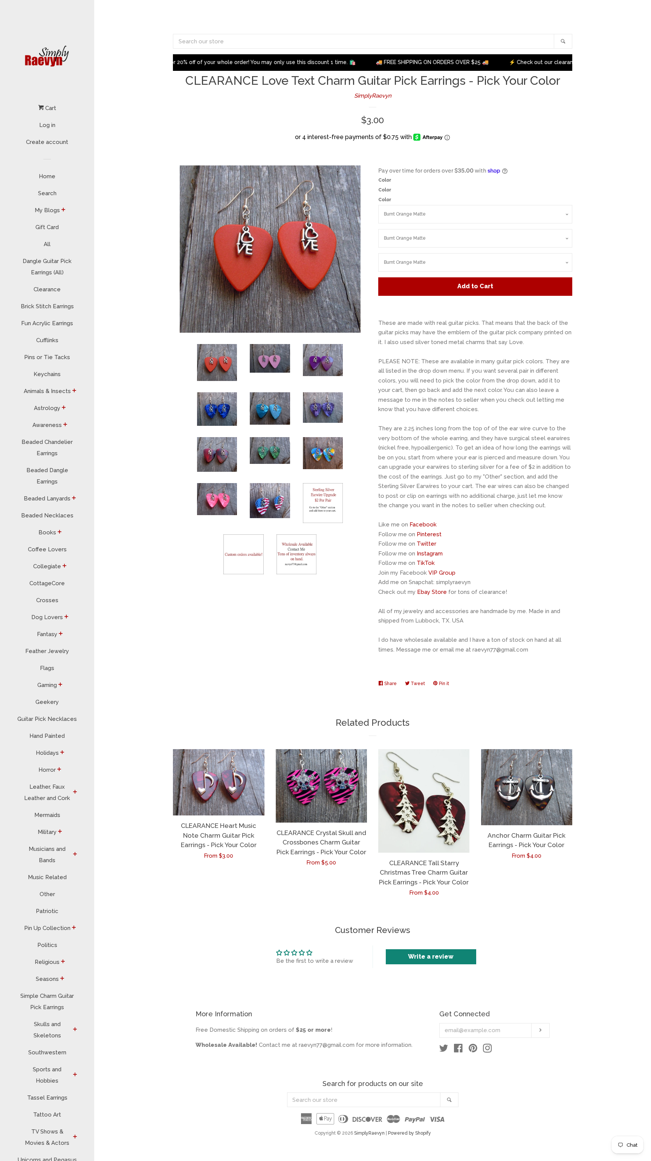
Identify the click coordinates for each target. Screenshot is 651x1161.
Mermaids (47, 815)
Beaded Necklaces (47, 515)
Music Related (47, 877)
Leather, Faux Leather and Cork (47, 792)
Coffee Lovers (47, 549)
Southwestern (47, 1052)
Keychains (47, 374)
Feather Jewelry (47, 651)
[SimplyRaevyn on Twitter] (443, 1049)
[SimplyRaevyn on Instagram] (487, 1049)
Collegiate (47, 566)
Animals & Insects (47, 391)
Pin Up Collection (47, 928)
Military (47, 832)
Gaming (47, 685)
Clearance (47, 289)
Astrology (47, 408)
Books (47, 532)
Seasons (47, 979)
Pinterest (429, 534)
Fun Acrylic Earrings (47, 323)
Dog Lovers (47, 617)
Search (47, 193)
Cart (50, 108)
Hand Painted (47, 736)
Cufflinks (47, 340)
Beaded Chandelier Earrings (47, 448)
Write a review (431, 956)
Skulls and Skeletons (47, 1030)
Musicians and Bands (47, 855)
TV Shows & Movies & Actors (47, 1137)
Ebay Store (432, 592)
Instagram (430, 553)
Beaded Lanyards (47, 498)
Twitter (426, 543)
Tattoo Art (47, 1114)
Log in (47, 125)
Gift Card (47, 227)
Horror (47, 769)
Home (47, 176)
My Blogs (47, 210)
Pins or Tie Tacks (47, 357)
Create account (47, 142)
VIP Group (441, 572)
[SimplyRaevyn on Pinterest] (473, 1049)
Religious (47, 962)
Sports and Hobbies (47, 1075)
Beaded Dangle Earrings (47, 476)
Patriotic (47, 911)
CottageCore (47, 583)
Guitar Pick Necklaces (47, 719)
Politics (47, 945)
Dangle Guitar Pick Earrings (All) (47, 267)
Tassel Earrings (47, 1097)
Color (384, 180)
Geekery (47, 702)
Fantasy (47, 634)
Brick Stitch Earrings (47, 306)
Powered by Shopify (409, 1133)
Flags (47, 668)
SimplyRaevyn (372, 95)
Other (47, 894)
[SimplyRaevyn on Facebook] (458, 1049)
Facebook (423, 524)
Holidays (47, 753)
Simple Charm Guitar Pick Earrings (47, 1002)
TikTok (426, 563)
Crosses (47, 600)
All (47, 244)
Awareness (47, 425)
